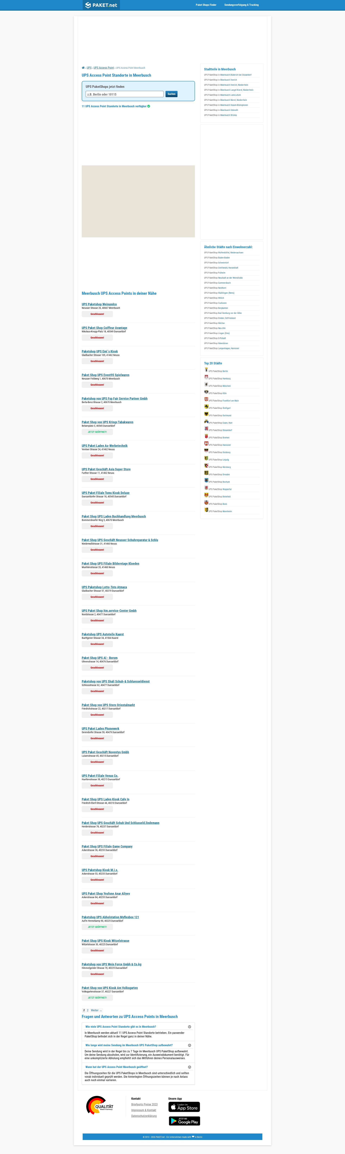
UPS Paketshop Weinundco (99, 304)
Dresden (219, 474)
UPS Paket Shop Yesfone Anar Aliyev (106, 893)
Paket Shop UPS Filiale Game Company (107, 846)
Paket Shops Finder (206, 4)
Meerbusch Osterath (221, 110)
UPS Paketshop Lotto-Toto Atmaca (104, 587)
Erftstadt (215, 338)
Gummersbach (217, 283)
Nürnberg (220, 467)
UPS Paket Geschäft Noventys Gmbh (105, 752)
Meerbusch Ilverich (220, 80)
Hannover (220, 445)
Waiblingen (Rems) (219, 293)
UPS (89, 67)
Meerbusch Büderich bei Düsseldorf (228, 75)
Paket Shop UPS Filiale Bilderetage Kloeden (110, 563)
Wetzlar (214, 323)
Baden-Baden (217, 257)
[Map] (138, 201)
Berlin (218, 371)
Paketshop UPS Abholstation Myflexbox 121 (110, 917)
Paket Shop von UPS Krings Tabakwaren (107, 422)
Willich (214, 298)
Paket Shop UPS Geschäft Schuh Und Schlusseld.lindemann (120, 823)
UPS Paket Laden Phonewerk (100, 728)
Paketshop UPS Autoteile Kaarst (103, 634)
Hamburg (220, 378)
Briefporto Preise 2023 (144, 1104)
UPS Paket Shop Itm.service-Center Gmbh (109, 611)
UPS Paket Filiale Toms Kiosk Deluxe (106, 493)
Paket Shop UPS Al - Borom (100, 658)
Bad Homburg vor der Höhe (223, 313)
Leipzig (219, 460)
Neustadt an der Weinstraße (223, 278)
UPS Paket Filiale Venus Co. (100, 776)
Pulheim (214, 273)
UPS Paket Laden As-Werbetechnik (105, 446)
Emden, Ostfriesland (220, 318)
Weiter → (96, 1010)
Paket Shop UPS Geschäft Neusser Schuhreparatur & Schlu (120, 540)
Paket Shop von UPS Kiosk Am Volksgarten (110, 988)
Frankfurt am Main (224, 400)
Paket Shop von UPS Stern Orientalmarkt (108, 705)
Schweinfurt (216, 262)
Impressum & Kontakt (143, 1110)
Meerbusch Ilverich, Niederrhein (226, 85)
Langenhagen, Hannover (221, 348)
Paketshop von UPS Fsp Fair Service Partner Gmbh (115, 398)
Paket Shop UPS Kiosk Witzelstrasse (105, 941)
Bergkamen (216, 308)
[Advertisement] (138, 136)
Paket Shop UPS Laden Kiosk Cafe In (105, 799)
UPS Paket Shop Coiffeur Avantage (104, 328)
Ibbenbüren (216, 343)
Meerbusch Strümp (220, 115)
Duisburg (219, 452)
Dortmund (220, 415)
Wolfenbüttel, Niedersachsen (223, 252)
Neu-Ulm (215, 328)
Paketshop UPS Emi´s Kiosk (100, 351)
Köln (218, 393)
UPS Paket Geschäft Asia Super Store (106, 469)
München (220, 386)
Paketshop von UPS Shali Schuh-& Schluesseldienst (116, 681)
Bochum (219, 482)
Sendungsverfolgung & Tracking (241, 4)
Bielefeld (220, 496)
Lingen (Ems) (217, 333)
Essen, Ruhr (221, 423)
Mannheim (220, 511)
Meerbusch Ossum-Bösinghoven (226, 105)
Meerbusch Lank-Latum (222, 95)
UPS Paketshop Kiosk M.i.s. (100, 870)
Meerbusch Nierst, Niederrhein (225, 100)
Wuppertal (220, 489)
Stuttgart (220, 408)
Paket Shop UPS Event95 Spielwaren (105, 375)
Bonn (218, 504)
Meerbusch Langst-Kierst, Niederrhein (228, 90)
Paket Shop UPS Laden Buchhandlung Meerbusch (114, 516)
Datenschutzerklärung (144, 1116)
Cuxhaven (215, 303)
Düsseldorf (220, 430)
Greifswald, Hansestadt (221, 268)
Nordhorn (215, 288)
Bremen (219, 437)
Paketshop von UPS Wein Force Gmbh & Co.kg (111, 964)
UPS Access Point (104, 67)
